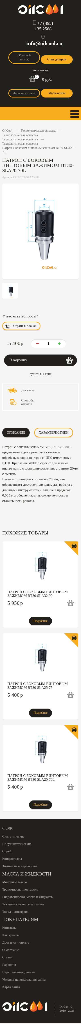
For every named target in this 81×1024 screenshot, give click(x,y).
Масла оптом (56, 93)
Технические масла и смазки (23, 904)
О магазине (10, 950)
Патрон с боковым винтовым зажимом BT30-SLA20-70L (37, 777)
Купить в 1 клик (40, 374)
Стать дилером (56, 59)
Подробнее (40, 621)
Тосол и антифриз (15, 911)
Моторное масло (14, 882)
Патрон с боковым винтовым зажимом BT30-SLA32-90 (37, 594)
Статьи (7, 957)
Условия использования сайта (24, 979)
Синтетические (13, 836)
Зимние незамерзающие (20, 866)
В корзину (18, 360)
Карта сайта (11, 987)
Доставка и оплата (24, 93)
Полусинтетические (17, 844)
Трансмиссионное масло (20, 889)
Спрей (6, 851)
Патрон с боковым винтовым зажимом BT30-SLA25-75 (37, 685)
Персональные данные (18, 972)
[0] (32, 81)
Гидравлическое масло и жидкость (27, 897)
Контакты (9, 927)
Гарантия (9, 964)
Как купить (10, 935)
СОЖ (7, 828)
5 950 (15, 603)
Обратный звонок (24, 57)
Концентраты (12, 858)
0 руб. (47, 79)
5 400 (15, 695)
